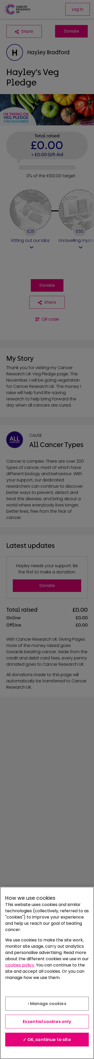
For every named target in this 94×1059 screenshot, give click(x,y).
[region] (47, 973)
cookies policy (19, 965)
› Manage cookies (47, 1004)
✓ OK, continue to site (47, 1040)
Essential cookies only (47, 1022)
